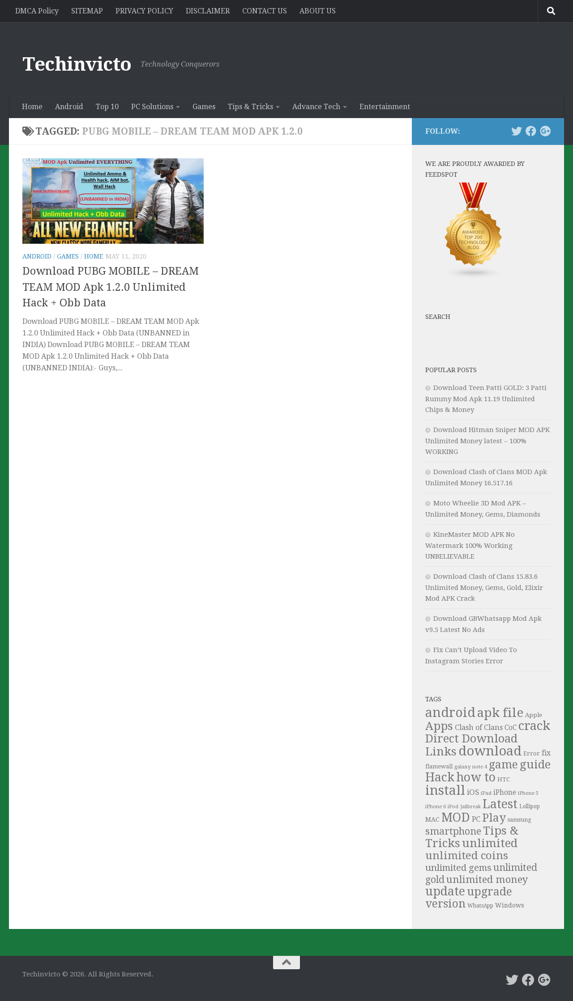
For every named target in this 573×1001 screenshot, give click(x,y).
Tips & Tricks (250, 106)
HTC (503, 779)
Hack (439, 777)
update (445, 891)
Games (203, 106)
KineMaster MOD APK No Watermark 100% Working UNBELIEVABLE (470, 545)
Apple (533, 715)
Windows (509, 905)
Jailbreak (470, 807)
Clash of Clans (479, 727)
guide (535, 764)
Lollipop (529, 806)
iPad (486, 793)
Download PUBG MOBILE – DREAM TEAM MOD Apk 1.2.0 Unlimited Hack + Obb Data (110, 287)
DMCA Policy (37, 11)
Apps (439, 726)
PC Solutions (152, 106)
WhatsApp (480, 906)
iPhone (504, 793)
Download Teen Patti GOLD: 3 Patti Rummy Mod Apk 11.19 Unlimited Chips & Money (486, 399)
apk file (500, 712)
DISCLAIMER (208, 11)
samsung (519, 819)
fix (546, 753)
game (503, 764)
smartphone (453, 831)
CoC (511, 728)
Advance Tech (316, 106)
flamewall (439, 766)
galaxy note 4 (470, 766)
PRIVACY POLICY (144, 11)
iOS (473, 792)
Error (531, 753)
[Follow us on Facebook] (531, 131)
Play (494, 817)
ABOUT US (317, 11)
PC (476, 819)
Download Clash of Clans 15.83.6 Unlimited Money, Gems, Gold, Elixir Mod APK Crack (484, 587)
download (490, 751)
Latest (500, 804)
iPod (453, 807)
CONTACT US (264, 11)
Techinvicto (77, 64)
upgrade (489, 891)
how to (476, 777)
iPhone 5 (528, 793)
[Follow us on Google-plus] (545, 131)
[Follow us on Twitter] (516, 131)
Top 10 (107, 106)
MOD (455, 817)
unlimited (489, 843)
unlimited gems (458, 867)
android (450, 712)
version (445, 903)
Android (69, 106)
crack (534, 726)
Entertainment (384, 106)
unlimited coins (466, 855)
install (445, 790)
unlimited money (487, 879)
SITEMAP (87, 11)
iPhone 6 (435, 806)
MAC (432, 819)
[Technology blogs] (473, 277)
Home (32, 106)
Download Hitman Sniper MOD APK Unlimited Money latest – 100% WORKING (487, 441)
